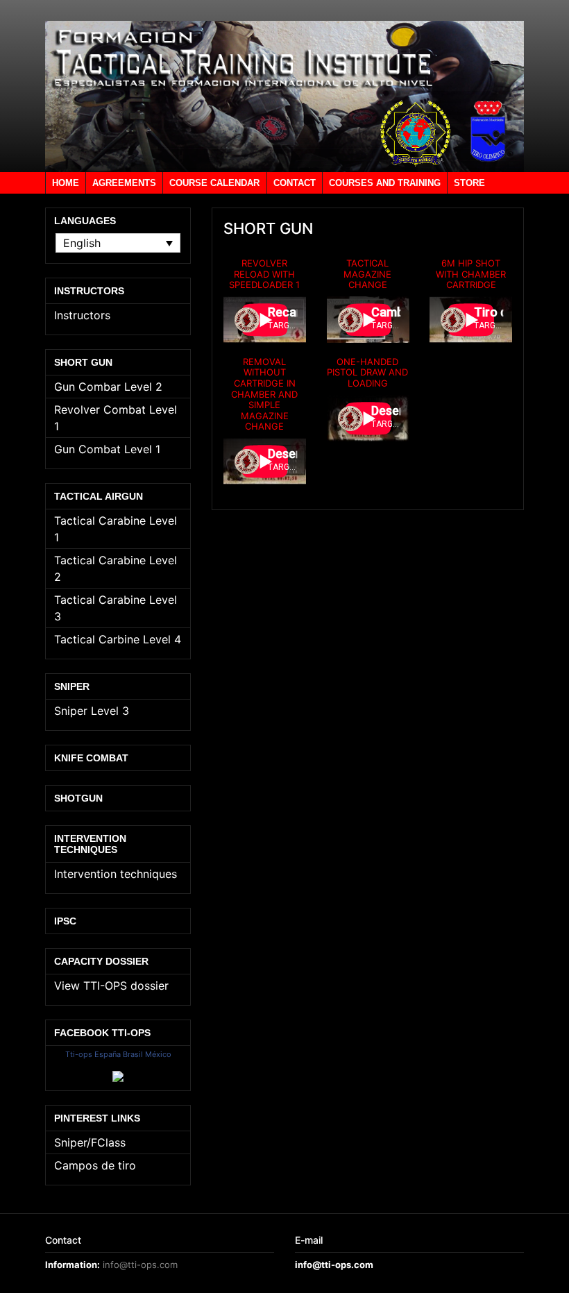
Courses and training (385, 183)
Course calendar (214, 183)
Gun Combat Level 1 (107, 449)
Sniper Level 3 (91, 711)
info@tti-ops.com (140, 1264)
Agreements (124, 183)
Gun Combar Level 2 (108, 387)
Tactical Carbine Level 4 (117, 639)
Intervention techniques (115, 874)
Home (65, 183)
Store (469, 183)
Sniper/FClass (90, 1142)
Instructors (82, 315)
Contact (294, 183)
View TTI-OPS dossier (111, 985)
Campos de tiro (95, 1165)
